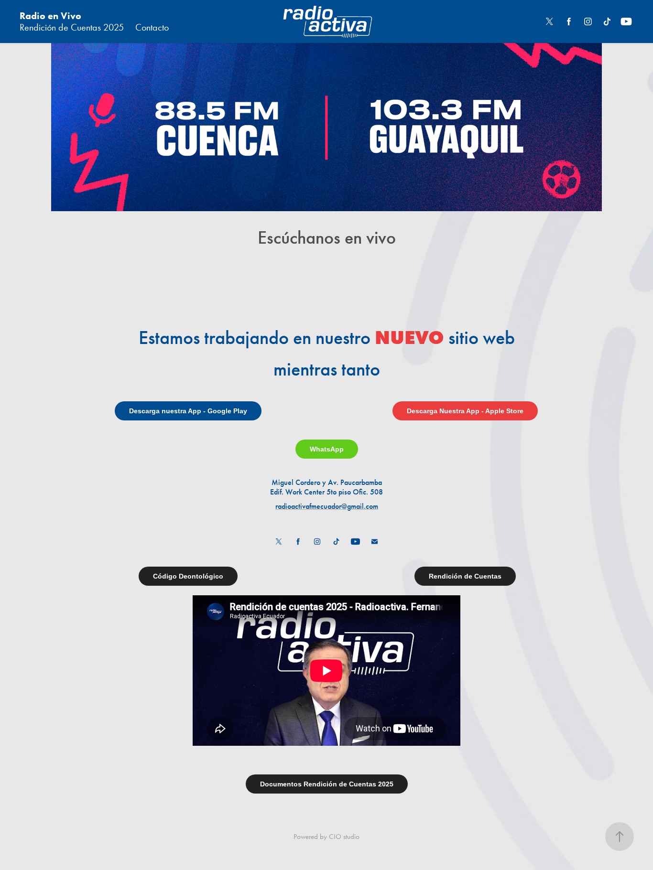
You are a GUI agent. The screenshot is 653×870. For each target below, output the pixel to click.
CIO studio (344, 836)
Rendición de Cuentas (465, 576)
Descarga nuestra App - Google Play (188, 411)
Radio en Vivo (50, 15)
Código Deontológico (188, 576)
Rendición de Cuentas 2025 (72, 27)
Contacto (152, 27)
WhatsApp (327, 449)
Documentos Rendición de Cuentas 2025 (326, 784)
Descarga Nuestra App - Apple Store (465, 411)
